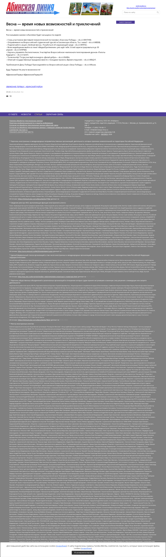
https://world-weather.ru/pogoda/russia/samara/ (141, 8)
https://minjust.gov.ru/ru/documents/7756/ (34, 199)
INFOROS (104, 134)
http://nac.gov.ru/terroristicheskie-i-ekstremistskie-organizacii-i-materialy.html (47, 277)
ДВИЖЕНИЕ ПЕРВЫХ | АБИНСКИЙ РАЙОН (24, 86)
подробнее (61, 546)
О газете (12, 114)
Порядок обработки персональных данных (26, 121)
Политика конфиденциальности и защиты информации (31, 123)
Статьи (38, 114)
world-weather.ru (141, 6)
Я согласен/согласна (83, 553)
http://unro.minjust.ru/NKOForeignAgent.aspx (35, 251)
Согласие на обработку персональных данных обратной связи (33, 125)
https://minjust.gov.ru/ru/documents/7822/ (34, 320)
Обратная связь (54, 114)
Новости (26, 114)
